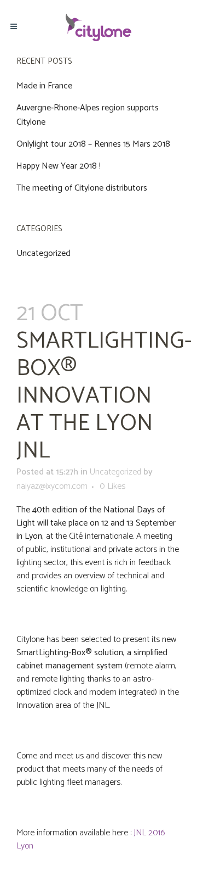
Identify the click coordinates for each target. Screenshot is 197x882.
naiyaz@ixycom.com (52, 486)
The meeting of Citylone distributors (81, 188)
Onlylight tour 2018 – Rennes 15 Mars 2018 (93, 144)
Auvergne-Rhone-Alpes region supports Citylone (87, 115)
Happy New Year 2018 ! (58, 166)
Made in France (44, 86)
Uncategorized (43, 253)
